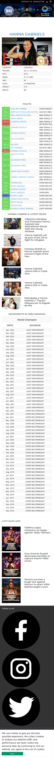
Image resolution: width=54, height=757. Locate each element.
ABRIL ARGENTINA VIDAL (21, 115)
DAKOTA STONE (17, 154)
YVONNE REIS (16, 183)
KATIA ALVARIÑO (17, 139)
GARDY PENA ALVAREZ (20, 171)
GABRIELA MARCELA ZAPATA (22, 177)
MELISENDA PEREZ (18, 160)
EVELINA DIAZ (16, 205)
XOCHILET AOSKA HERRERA (22, 208)
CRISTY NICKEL (17, 202)
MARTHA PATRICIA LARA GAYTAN (24, 112)
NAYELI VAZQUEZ (18, 186)
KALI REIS (14, 144)
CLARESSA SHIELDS (18, 121)
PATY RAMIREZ (17, 148)
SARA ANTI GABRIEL (19, 109)
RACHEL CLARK (17, 195)
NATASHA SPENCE (18, 133)
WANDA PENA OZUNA (20, 199)
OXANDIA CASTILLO (19, 127)
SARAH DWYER (17, 118)
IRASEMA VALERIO (18, 189)
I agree (12, 754)
